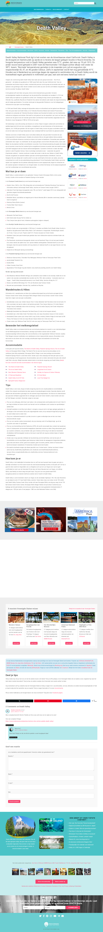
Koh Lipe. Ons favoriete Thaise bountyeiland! (82, 823)
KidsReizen (27, 663)
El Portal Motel (41, 375)
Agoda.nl (89, 665)
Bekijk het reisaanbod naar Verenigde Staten (82, 608)
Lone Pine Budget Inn (43, 378)
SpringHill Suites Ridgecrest (16, 381)
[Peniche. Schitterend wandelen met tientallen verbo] (23, 871)
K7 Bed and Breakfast (14, 375)
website (75, 169)
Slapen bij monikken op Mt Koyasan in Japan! (82, 825)
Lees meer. (25, 848)
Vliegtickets (92, 50)
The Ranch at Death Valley (31, 348)
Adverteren (37, 886)
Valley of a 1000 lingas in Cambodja (79, 847)
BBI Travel (55, 863)
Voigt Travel (87, 863)
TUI (32, 663)
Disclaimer (55, 886)
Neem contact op (60, 881)
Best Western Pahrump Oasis (17, 372)
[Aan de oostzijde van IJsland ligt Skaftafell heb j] (87, 871)
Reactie (11, 756)
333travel (82, 636)
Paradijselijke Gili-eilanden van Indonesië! (81, 844)
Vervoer (85, 50)
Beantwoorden (9, 725)
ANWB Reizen (48, 639)
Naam (10, 774)
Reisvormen (54, 929)
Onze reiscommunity (44, 881)
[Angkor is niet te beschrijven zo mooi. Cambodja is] (79, 871)
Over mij (61, 886)
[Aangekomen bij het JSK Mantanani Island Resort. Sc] (31, 871)
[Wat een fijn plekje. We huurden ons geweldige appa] (15, 871)
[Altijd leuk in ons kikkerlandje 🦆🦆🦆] (71, 871)
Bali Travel (80, 863)
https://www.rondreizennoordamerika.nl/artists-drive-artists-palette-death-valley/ (30, 721)
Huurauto (41, 50)
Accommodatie (21, 50)
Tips (67, 50)
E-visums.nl (64, 667)
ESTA (36, 50)
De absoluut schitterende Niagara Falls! (80, 842)
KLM (8, 665)
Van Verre (38, 636)
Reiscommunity (57, 9)
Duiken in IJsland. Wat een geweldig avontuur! (82, 828)
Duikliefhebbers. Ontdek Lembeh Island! (81, 836)
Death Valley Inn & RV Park (16, 378)
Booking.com (59, 665)
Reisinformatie (11, 50)
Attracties (30, 50)
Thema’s (47, 9)
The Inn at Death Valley (15, 369)
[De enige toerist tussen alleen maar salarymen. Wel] (63, 871)
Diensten (49, 886)
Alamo (17, 667)
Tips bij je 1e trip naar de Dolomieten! (80, 831)
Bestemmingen (38, 9)
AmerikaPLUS (65, 639)
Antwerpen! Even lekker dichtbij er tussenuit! (82, 834)
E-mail (10, 783)
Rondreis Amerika (15, 710)
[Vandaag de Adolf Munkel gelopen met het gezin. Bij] (39, 871)
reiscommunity (58, 688)
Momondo (30, 665)
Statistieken (78, 886)
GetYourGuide (36, 667)
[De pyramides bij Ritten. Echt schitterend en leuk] (47, 871)
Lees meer (16, 643)
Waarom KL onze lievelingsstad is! (79, 839)
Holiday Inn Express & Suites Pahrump (48, 372)
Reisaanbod (54, 50)
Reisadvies (61, 50)
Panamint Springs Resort (47, 348)
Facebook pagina (57, 693)
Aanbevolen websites (27, 886)
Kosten (47, 50)
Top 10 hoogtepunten (75, 50)
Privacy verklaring (69, 886)
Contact (66, 9)
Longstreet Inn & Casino (44, 369)
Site (9, 792)
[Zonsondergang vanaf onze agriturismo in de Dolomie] (55, 871)
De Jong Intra (17, 634)
